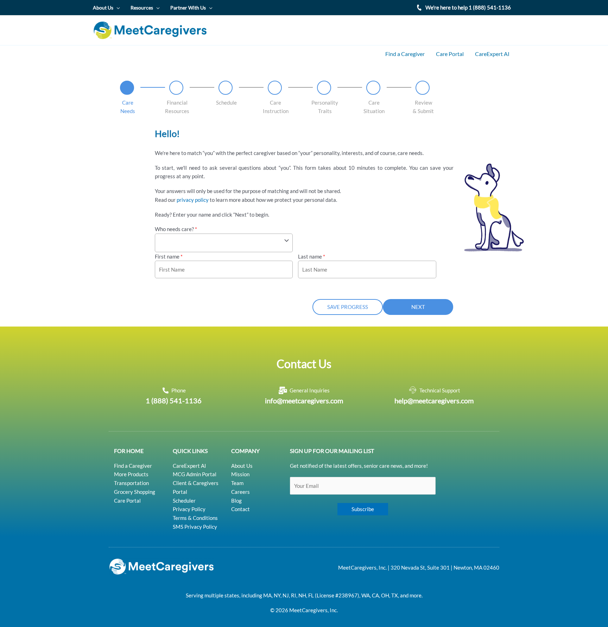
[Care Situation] (373, 88)
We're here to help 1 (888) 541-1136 (468, 7)
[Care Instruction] (275, 88)
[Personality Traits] (324, 88)
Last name (311, 256)
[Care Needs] (127, 88)
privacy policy (193, 200)
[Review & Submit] (423, 88)
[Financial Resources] (176, 88)
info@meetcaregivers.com (304, 400)
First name (169, 256)
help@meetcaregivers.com (434, 400)
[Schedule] (225, 88)
